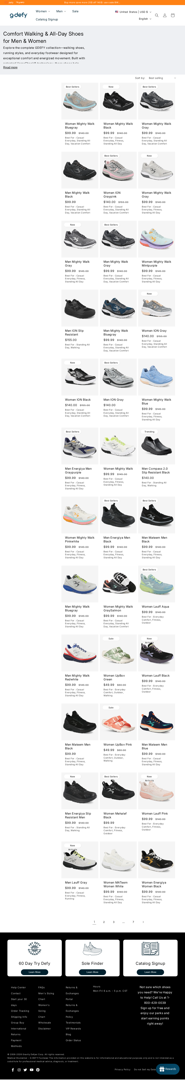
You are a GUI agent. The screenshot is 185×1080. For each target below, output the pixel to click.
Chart (41, 1016)
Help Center (18, 987)
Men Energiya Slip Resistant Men (78, 815)
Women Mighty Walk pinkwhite (79, 539)
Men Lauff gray (76, 882)
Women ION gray (154, 330)
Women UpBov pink (118, 744)
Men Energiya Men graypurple (78, 470)
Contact (15, 993)
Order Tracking (20, 1010)
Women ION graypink (112, 194)
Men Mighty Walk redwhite (77, 677)
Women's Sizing (44, 1008)
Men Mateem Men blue (154, 746)
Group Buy (17, 1022)
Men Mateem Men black (154, 539)
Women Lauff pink (155, 813)
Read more (10, 67)
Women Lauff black (156, 675)
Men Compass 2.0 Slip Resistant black (156, 470)
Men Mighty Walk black (77, 194)
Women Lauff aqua (155, 606)
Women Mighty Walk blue (156, 401)
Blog (68, 1034)
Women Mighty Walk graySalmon (118, 608)
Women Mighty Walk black (118, 125)
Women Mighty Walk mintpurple (156, 263)
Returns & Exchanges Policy (72, 1011)
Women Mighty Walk (118, 468)
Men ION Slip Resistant (74, 332)
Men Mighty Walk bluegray (116, 332)
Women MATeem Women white (116, 884)
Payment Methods (16, 1043)
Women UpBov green (114, 677)
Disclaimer (44, 1028)
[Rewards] (168, 1069)
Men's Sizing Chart (46, 996)
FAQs (41, 987)
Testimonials (73, 1022)
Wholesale (44, 1022)
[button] (42, 11)
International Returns (18, 1031)
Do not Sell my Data (145, 1069)
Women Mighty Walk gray (156, 125)
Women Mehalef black (115, 815)
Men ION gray (114, 399)
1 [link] (94, 922)
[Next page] (143, 922)
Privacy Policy (122, 1069)
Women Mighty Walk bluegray (79, 125)
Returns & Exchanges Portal (72, 993)
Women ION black (78, 399)
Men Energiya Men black (117, 539)
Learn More (34, 972)
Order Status (73, 1040)
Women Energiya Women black (154, 884)
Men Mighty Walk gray (77, 263)
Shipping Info (19, 1016)
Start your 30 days (19, 1002)
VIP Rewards (73, 1028)
